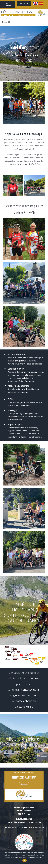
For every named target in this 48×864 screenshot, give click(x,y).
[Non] (45, 857)
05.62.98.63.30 (24, 706)
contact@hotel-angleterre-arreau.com (24, 822)
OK (25, 861)
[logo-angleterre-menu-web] (24, 11)
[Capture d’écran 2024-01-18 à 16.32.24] (24, 772)
